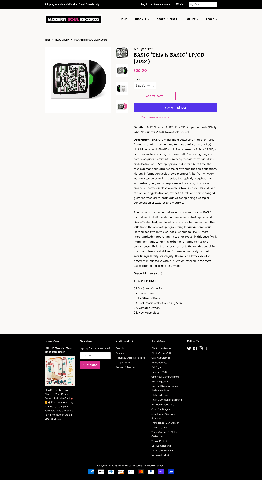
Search (120, 348)
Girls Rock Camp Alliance (165, 376)
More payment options (155, 117)
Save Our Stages (160, 409)
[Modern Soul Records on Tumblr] (206, 349)
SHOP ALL (141, 19)
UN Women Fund (161, 445)
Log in (144, 4)
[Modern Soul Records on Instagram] (201, 349)
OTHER (192, 19)
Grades (120, 353)
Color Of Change (160, 357)
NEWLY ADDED (62, 39)
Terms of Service (125, 367)
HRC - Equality (159, 381)
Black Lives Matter (161, 348)
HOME (123, 19)
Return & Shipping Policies (130, 357)
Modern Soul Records (130, 465)
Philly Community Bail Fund (166, 399)
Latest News (52, 341)
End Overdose (159, 362)
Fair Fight (156, 367)
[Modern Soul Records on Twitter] (189, 349)
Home (47, 39)
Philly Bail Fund (159, 395)
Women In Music (160, 455)
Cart (182, 4)
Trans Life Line (159, 427)
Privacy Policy (123, 362)
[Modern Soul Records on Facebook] (195, 349)
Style (137, 79)
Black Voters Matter (162, 353)
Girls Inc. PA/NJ (159, 372)
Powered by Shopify (154, 465)
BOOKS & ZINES (167, 19)
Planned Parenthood (162, 404)
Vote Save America (162, 450)
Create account (162, 4)
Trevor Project (159, 441)
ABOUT (210, 19)
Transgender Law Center (165, 422)
